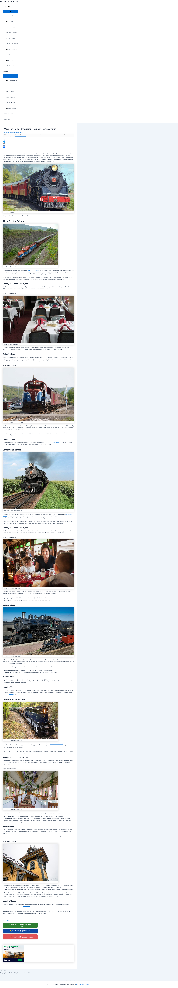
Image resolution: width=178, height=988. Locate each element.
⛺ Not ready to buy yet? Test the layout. (20, 936)
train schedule (26, 906)
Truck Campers (11, 38)
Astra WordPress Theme (82, 984)
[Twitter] (38, 142)
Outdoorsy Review (12, 80)
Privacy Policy (6, 119)
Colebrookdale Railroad (56, 744)
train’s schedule (56, 442)
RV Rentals (10, 60)
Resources (5, 71)
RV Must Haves (11, 102)
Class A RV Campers (12, 43)
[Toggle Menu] (10, 11)
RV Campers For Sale (9, 1)
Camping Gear (11, 91)
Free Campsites (11, 108)
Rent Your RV (10, 66)
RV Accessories (11, 97)
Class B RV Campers (12, 49)
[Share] (38, 147)
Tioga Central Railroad (33, 270)
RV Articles (10, 86)
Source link (6, 920)
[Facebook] (38, 140)
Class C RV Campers (12, 16)
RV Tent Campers (12, 32)
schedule (11, 694)
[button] (9, 7)
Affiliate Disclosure (8, 113)
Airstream (9, 54)
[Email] (38, 144)
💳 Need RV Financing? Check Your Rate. (20, 931)
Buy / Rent (5, 7)
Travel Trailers (11, 27)
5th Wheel (10, 21)
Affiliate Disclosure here (20, 136)
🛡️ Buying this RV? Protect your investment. (20, 925)
